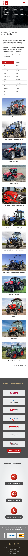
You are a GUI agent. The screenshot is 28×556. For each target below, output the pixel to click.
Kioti (17, 76)
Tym (5, 91)
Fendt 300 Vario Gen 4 (14, 361)
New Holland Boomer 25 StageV (14, 228)
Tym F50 (14, 316)
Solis (17, 88)
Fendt (17, 71)
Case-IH (18, 65)
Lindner (6, 82)
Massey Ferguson (18, 82)
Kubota (6, 79)
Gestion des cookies (14, 553)
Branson (6, 65)
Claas (17, 68)
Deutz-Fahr (7, 71)
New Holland (19, 86)
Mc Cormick (7, 86)
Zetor (5, 94)
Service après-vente (14, 517)
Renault (6, 88)
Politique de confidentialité (13, 551)
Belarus (18, 62)
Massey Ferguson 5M (14, 161)
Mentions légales (13, 549)
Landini (18, 79)
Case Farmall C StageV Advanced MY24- (14, 205)
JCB (17, 73)
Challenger (7, 68)
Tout (5, 62)
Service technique (14, 500)
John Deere (7, 76)
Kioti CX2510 (14, 338)
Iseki (5, 73)
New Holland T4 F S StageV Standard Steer (14, 272)
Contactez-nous (14, 450)
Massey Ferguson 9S (14, 294)
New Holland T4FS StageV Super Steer (14, 250)
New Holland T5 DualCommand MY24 (14, 139)
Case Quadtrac (14, 183)
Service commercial (14, 483)
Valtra (17, 91)
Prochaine (23, 365)
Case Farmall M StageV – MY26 (14, 117)
